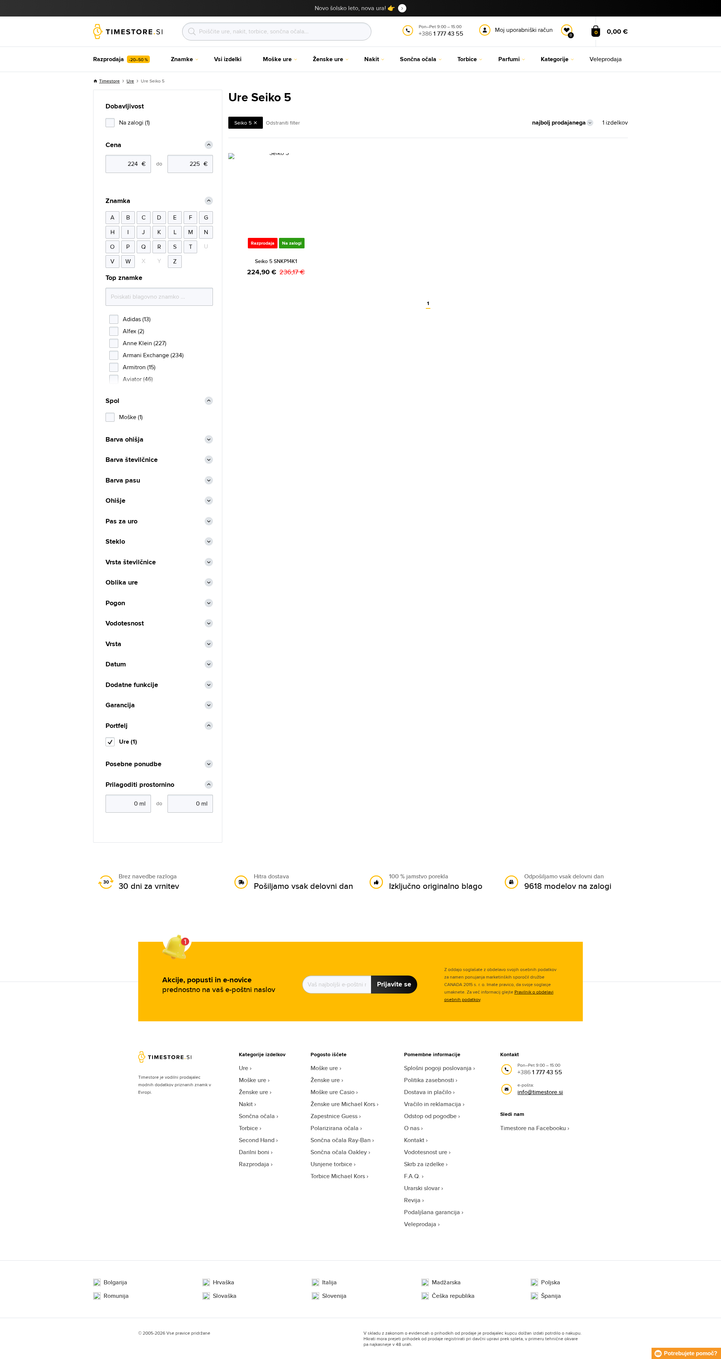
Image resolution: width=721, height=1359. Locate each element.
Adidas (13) (137, 319)
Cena (113, 145)
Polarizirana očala (335, 1128)
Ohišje (115, 500)
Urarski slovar (422, 1188)
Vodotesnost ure (425, 1152)
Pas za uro (121, 521)
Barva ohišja (124, 439)
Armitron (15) (139, 367)
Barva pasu (123, 480)
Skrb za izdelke (424, 1164)
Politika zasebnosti (429, 1080)
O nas (411, 1128)
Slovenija (334, 1296)
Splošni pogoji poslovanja (438, 1068)
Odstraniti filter (283, 122)
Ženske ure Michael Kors (343, 1104)
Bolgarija (115, 1282)
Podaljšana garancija (432, 1212)
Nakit (246, 1104)
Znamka (118, 201)
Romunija (116, 1296)
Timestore (109, 81)
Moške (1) (131, 417)
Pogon (115, 603)
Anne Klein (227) (144, 343)
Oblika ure (122, 582)
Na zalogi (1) (134, 122)
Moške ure (252, 1080)
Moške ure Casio (332, 1092)
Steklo (115, 541)
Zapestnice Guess (334, 1116)
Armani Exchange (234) (153, 355)
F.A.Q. (412, 1176)
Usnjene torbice (331, 1164)
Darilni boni (254, 1152)
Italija (329, 1282)
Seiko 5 (243, 122)
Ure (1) (128, 741)
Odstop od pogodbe (430, 1116)
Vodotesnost (125, 623)
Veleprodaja (420, 1224)
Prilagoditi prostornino (140, 784)
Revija (412, 1200)
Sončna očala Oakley (339, 1152)
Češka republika (453, 1296)
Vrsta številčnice (131, 562)
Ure (130, 81)
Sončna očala (257, 1116)
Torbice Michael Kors (338, 1176)
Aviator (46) (138, 379)
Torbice (248, 1128)
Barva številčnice (132, 460)
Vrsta (113, 644)
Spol (112, 401)
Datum (116, 664)
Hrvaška (223, 1282)
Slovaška (225, 1296)
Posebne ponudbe (133, 764)
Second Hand (257, 1140)
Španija (551, 1296)
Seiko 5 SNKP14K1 (276, 261)
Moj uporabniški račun (524, 30)
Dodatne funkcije (132, 685)
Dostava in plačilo (427, 1092)
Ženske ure (253, 1092)
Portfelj (117, 726)
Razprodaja (254, 1164)
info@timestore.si (540, 1092)
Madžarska (446, 1282)
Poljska (550, 1282)
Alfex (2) (133, 331)
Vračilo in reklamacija (432, 1104)
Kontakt (414, 1140)
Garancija (120, 705)
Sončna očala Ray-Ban (341, 1140)
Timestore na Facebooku (533, 1128)
